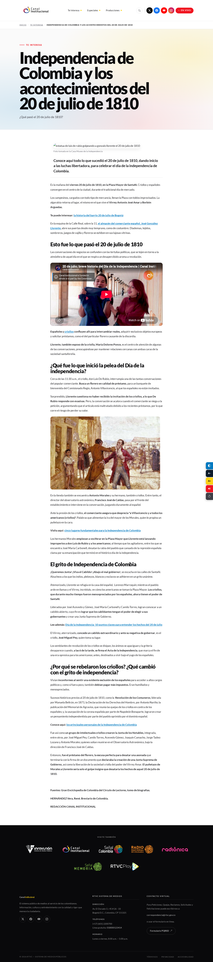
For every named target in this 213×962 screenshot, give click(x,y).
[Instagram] (171, 10)
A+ (209, 481)
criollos (69, 331)
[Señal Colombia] (111, 849)
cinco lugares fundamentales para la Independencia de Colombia (102, 530)
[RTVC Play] (124, 866)
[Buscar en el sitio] (139, 10)
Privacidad (167, 957)
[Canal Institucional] (76, 849)
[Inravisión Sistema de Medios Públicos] (39, 849)
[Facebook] (157, 10)
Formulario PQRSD (159, 931)
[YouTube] (164, 10)
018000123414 (114, 927)
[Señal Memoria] (88, 866)
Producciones (113, 10)
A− (209, 473)
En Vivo (186, 10)
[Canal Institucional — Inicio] (35, 10)
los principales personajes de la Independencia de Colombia (101, 724)
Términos (152, 957)
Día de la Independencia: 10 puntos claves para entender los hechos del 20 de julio (113, 624)
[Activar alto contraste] (209, 465)
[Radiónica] (175, 849)
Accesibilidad (186, 957)
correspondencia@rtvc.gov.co (161, 915)
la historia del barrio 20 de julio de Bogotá (98, 215)
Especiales (92, 10)
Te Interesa (73, 10)
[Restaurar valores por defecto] (209, 496)
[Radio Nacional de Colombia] (142, 849)
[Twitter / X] (149, 10)
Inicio (23, 25)
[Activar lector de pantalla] (209, 488)
